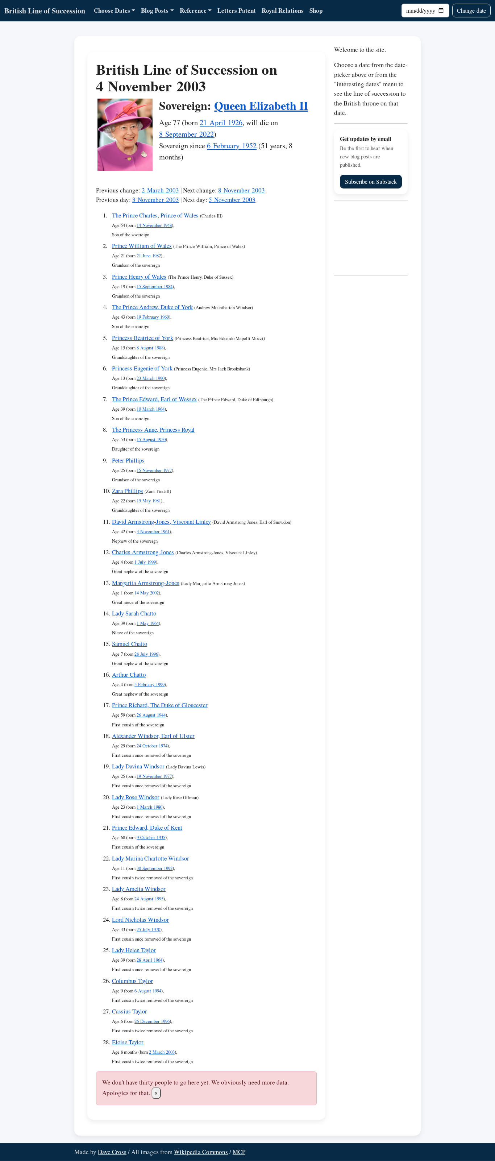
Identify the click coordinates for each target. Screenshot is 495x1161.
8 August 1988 (150, 348)
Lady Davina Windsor (138, 766)
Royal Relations (283, 10)
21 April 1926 (221, 122)
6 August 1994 (147, 991)
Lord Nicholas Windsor (140, 919)
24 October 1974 (152, 746)
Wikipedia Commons (201, 1152)
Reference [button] (193, 10)
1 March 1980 (149, 807)
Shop (316, 10)
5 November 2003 (232, 199)
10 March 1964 (151, 409)
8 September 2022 (186, 134)
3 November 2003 (155, 199)
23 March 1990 (151, 378)
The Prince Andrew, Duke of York (152, 307)
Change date (471, 10)
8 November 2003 (241, 190)
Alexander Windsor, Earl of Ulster (153, 735)
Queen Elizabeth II (261, 105)
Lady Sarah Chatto (134, 613)
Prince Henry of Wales (139, 276)
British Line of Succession (44, 10)
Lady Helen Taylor (134, 950)
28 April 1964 (149, 960)
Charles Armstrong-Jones (143, 552)
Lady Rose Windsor (135, 797)
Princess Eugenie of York (142, 368)
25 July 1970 (148, 929)
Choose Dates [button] (112, 10)
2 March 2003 (160, 190)
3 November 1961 (153, 531)
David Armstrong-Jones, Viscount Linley (161, 521)
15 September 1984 (154, 286)
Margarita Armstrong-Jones (145, 583)
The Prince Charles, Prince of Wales (155, 215)
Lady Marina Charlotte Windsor (150, 858)
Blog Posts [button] (155, 10)
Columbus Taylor (132, 981)
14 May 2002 (146, 593)
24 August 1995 (148, 899)
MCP (239, 1152)
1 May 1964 (148, 623)
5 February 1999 (149, 684)
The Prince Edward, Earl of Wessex (154, 399)
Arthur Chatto (129, 674)
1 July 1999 (145, 562)
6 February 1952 (232, 145)
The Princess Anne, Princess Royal (153, 429)
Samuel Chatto (129, 643)
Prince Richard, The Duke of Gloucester (160, 705)
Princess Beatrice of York (142, 337)
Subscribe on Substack (371, 181)
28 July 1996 (146, 654)
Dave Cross (112, 1152)
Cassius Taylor (129, 1011)
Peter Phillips (128, 460)
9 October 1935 (151, 837)
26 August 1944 (151, 715)
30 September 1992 (154, 868)
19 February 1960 (153, 317)
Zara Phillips (127, 490)
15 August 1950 (151, 439)
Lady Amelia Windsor (139, 888)
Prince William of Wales (142, 245)
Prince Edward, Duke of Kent (147, 827)
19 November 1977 (154, 776)
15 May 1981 (149, 501)
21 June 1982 (149, 256)
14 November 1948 (154, 225)
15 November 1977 (154, 470)
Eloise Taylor (127, 1042)
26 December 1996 (152, 1021)
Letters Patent (236, 10)
